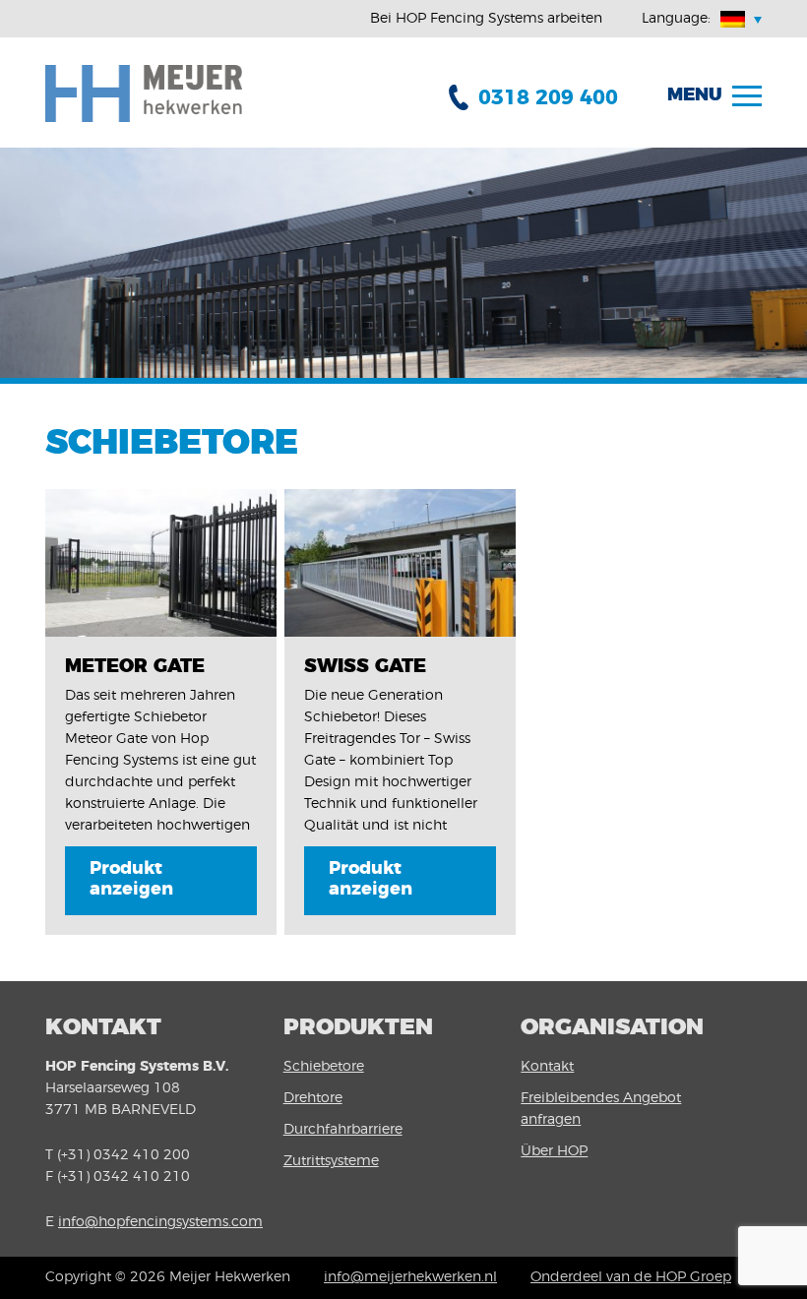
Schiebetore (323, 1067)
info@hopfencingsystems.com (160, 1222)
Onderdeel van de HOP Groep (630, 1277)
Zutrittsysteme (331, 1161)
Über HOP (554, 1151)
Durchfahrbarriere (343, 1130)
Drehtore (312, 1098)
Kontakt (547, 1067)
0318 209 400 (548, 98)
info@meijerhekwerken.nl (410, 1277)
